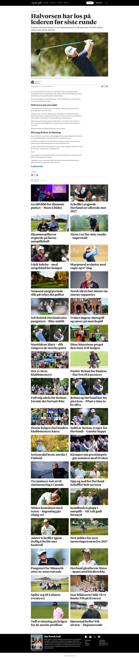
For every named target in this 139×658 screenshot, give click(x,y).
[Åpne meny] (106, 3)
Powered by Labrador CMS (69, 655)
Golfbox (97, 2)
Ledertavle (37, 166)
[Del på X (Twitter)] (104, 86)
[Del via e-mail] (107, 86)
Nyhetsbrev (90, 2)
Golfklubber (46, 2)
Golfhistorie (59, 2)
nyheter (34, 171)
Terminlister (66, 2)
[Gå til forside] (36, 3)
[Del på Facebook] (102, 86)
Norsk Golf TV (53, 2)
